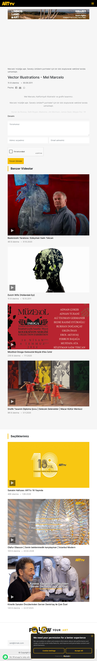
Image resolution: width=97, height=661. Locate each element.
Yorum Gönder (15, 161)
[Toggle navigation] (92, 3)
